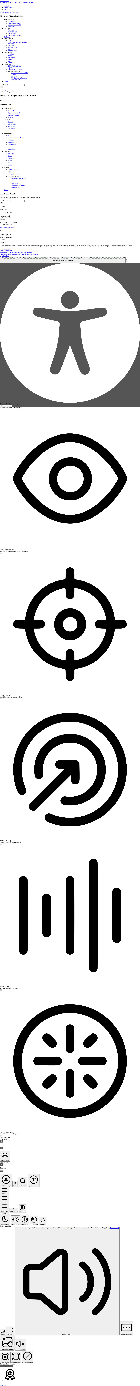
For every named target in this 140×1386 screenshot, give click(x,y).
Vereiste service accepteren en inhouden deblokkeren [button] (16, 252)
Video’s (13, 74)
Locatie (10, 59)
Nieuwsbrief (11, 44)
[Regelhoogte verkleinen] (1, 1171)
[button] (126, 260)
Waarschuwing (12, 50)
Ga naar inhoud (5, 1364)
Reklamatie (11, 45)
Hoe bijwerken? (114, 1228)
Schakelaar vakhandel (14, 25)
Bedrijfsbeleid (12, 57)
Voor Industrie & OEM (15, 35)
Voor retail (11, 30)
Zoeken (6, 81)
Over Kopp (11, 54)
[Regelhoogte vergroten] (1, 1164)
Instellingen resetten (6, 1366)
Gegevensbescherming (14, 254)
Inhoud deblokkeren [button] (6, 250)
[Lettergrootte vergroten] (1, 1141)
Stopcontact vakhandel (14, 23)
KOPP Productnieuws (14, 66)
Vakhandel (11, 26)
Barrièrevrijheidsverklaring (30, 254)
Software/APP (15, 80)
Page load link (4, 256)
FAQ (9, 40)
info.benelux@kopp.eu (7, 227)
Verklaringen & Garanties (19, 78)
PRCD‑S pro (11, 21)
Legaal (10, 68)
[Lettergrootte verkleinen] (1, 1148)
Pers (9, 61)
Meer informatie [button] (5, 249)
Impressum (3, 254)
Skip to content (4, 1)
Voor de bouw (12, 33)
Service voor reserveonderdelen (17, 42)
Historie (10, 56)
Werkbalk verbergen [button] (6, 406)
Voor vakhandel (12, 32)
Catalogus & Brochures (15, 69)
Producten (7, 37)
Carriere (10, 62)
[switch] (1, 553)
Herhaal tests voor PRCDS (19, 73)
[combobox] (63, 260)
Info (9, 49)
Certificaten (14, 76)
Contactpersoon (12, 47)
